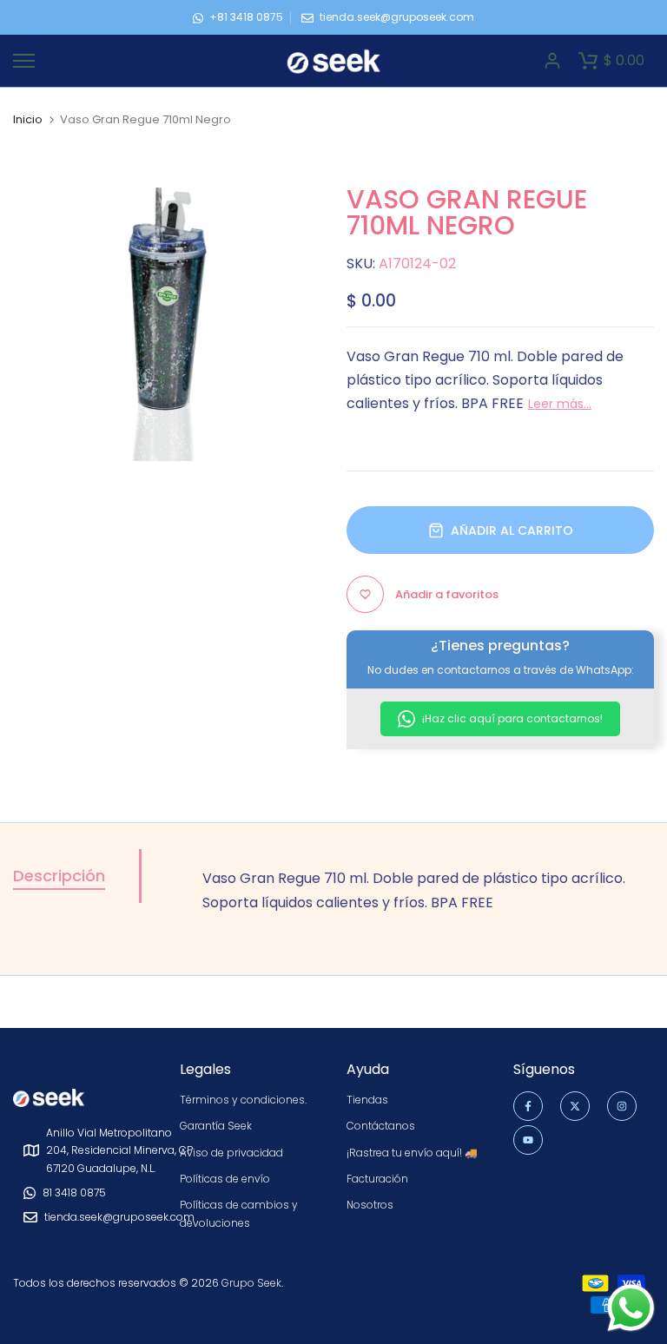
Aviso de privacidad (231, 1152)
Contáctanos (381, 1125)
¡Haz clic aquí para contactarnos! (511, 718)
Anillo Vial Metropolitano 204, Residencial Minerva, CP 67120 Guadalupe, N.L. (119, 1150)
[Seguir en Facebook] (528, 1106)
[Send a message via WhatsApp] (631, 1308)
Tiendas (367, 1099)
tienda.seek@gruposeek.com (397, 17)
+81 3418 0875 (246, 17)
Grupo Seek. (252, 1282)
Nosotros (370, 1204)
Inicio (28, 120)
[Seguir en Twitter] (575, 1106)
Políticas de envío (225, 1178)
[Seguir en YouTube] (528, 1140)
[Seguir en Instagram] (622, 1106)
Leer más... (559, 404)
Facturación (377, 1178)
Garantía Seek (216, 1125)
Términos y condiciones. (243, 1099)
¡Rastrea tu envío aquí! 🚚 (412, 1152)
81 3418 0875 (74, 1192)
